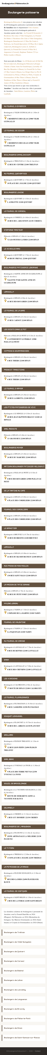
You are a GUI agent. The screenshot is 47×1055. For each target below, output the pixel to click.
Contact (37, 1051)
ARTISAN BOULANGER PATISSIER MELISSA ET (24, 466)
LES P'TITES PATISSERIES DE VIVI (19, 407)
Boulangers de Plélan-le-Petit (17, 1018)
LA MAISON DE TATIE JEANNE (17, 585)
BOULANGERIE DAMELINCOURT (17, 155)
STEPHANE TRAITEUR (13, 230)
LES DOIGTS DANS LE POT (15, 329)
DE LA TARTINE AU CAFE (14, 491)
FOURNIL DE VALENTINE (14, 622)
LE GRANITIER (10, 528)
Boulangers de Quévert (14, 951)
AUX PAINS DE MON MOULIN (16, 566)
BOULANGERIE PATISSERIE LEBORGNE (21, 268)
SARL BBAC (9, 759)
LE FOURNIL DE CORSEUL (15, 211)
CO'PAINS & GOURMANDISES (16, 351)
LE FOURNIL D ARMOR (13, 389)
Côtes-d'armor (33, 27)
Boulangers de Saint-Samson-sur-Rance (22, 1038)
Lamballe (7, 94)
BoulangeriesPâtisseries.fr (15, 3)
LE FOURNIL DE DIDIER (14, 131)
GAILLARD (8, 735)
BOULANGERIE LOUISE (14, 192)
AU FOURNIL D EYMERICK (15, 106)
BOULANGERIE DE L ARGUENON (17, 827)
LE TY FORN (9, 848)
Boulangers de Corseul (14, 961)
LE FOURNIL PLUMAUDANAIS (16, 697)
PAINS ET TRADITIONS (14, 370)
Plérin (33, 91)
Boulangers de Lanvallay (15, 990)
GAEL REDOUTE (10, 429)
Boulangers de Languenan (15, 999)
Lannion (27, 91)
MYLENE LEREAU (11, 603)
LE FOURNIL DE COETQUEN (15, 891)
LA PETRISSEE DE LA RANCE (16, 867)
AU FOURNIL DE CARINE (14, 641)
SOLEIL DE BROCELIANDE (15, 784)
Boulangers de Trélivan (14, 932)
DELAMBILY (9, 808)
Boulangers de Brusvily (14, 1009)
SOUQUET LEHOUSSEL (13, 716)
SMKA (6, 660)
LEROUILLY (9, 292)
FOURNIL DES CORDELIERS (16, 509)
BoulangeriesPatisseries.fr (13, 22)
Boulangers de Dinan (13, 1028)
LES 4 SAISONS (10, 679)
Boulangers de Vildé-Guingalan (17, 942)
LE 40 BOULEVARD (12, 249)
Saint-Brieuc (18, 91)
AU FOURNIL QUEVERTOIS (15, 174)
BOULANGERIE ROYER (13, 448)
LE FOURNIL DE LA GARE (14, 311)
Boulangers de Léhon (13, 980)
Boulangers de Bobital (14, 971)
